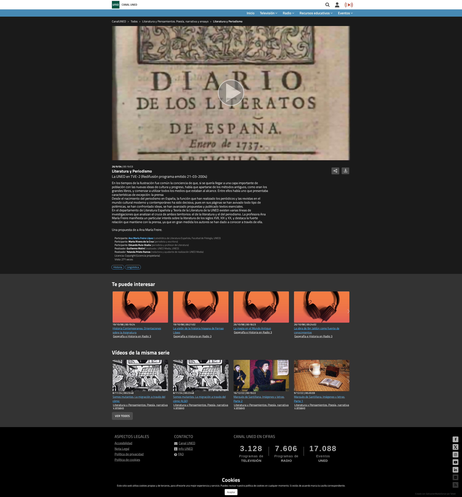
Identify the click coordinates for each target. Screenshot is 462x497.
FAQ (181, 454)
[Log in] (337, 5)
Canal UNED (187, 443)
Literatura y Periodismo (227, 21)
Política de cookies (127, 459)
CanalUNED (119, 21)
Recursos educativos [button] (315, 13)
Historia (117, 267)
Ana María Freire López (140, 238)
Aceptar (231, 492)
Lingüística (133, 267)
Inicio (250, 13)
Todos (134, 21)
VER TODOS (122, 416)
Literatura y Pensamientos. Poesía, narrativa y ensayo (175, 21)
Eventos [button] (344, 13)
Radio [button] (287, 13)
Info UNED (185, 448)
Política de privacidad (129, 454)
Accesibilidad (123, 443)
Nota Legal (122, 448)
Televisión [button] (267, 13)
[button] (348, 311)
